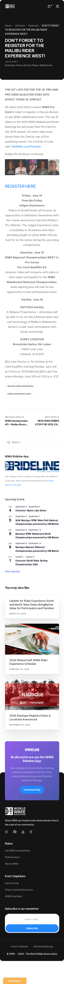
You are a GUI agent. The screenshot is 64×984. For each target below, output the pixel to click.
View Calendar (12, 571)
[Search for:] (32, 442)
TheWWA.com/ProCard (25, 146)
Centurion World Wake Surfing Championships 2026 (31, 562)
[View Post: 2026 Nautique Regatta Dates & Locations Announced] (32, 694)
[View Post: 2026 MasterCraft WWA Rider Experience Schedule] (32, 639)
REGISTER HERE (20, 186)
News (35, 65)
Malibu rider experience (21, 386)
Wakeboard (45, 65)
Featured (10, 65)
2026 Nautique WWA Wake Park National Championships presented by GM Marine (37, 522)
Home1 (27, 65)
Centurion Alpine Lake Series (30, 510)
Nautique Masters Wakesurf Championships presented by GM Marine (37, 548)
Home (19, 65)
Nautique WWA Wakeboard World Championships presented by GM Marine (37, 535)
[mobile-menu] (57, 6)
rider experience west (20, 394)
